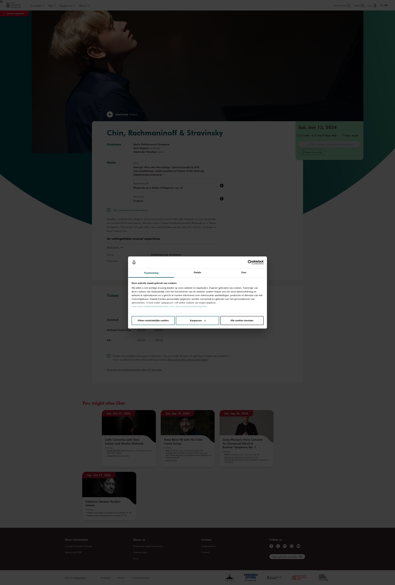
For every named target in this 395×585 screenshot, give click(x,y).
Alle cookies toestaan (241, 320)
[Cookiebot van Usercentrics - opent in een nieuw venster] (250, 262)
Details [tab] (197, 272)
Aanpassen (196, 320)
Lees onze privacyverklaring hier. (188, 306)
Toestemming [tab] (151, 273)
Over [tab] (243, 272)
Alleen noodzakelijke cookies (153, 320)
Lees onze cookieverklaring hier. (150, 306)
